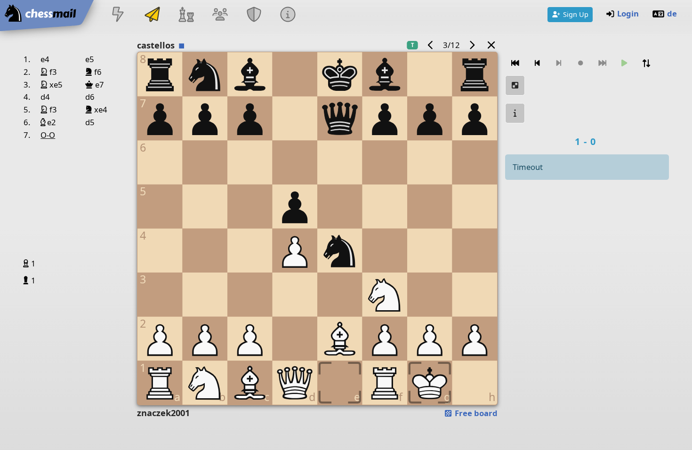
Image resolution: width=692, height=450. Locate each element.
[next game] (472, 45)
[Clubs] (254, 15)
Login (628, 13)
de (672, 13)
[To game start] (515, 63)
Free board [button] (475, 413)
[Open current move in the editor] (515, 85)
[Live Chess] (118, 15)
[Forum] (220, 15)
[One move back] (537, 63)
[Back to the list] (491, 45)
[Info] (288, 15)
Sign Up (575, 14)
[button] (27, 263)
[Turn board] (646, 63)
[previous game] (430, 45)
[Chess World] (186, 15)
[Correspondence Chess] (152, 15)
